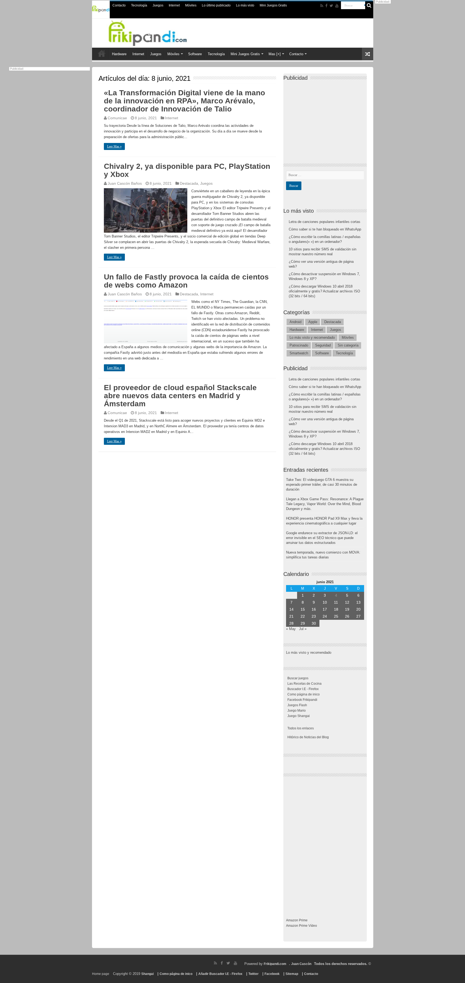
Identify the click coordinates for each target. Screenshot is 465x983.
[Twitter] (331, 5)
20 (358, 609)
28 (291, 623)
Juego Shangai (298, 716)
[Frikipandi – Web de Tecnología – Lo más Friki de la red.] (154, 32)
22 (303, 616)
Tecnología (139, 5)
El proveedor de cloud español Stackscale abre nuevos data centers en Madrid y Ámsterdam (180, 395)
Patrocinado (299, 345)
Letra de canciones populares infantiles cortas (324, 222)
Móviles (190, 5)
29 (303, 623)
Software (195, 54)
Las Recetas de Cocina (304, 683)
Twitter (253, 974)
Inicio (102, 53)
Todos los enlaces (300, 728)
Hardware (119, 54)
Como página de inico (303, 694)
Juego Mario (296, 710)
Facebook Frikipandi (302, 700)
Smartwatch (299, 353)
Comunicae (117, 118)
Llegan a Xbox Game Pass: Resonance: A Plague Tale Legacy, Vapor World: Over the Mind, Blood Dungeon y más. (325, 504)
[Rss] (322, 5)
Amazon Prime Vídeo (301, 926)
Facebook (272, 974)
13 (358, 602)
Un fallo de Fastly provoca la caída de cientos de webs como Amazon (186, 281)
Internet (174, 5)
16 (314, 609)
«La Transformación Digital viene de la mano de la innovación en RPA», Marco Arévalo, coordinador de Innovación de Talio (184, 101)
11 (336, 602)
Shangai (147, 974)
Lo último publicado (216, 5)
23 (314, 616)
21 (291, 616)
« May (291, 629)
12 (347, 602)
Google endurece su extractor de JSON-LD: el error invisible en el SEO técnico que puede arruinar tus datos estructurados (322, 538)
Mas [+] (275, 54)
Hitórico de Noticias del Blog (308, 737)
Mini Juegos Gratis (273, 5)
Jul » (303, 629)
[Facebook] (326, 5)
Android (295, 322)
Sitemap (292, 974)
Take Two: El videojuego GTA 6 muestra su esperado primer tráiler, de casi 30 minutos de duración (321, 484)
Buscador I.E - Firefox (303, 689)
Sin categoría (348, 345)
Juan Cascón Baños (125, 183)
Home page (100, 974)
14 (291, 609)
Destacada (189, 183)
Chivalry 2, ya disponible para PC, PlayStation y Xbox (187, 170)
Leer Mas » (114, 146)
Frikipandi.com (275, 964)
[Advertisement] (326, 117)
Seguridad (323, 345)
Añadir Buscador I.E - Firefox (220, 974)
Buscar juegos (297, 678)
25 (336, 616)
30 (314, 623)
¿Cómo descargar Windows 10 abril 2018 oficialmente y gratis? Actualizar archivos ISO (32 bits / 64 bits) (324, 291)
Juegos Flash (297, 705)
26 (347, 616)
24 (325, 616)
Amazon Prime (297, 920)
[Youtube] (337, 5)
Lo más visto (245, 5)
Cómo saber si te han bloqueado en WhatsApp (325, 229)
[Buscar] (369, 5)
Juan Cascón (301, 964)
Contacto (119, 5)
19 (347, 609)
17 (325, 609)
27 (358, 616)
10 (325, 602)
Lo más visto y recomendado (312, 337)
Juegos (158, 5)
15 (303, 609)
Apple (312, 322)
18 (336, 609)
